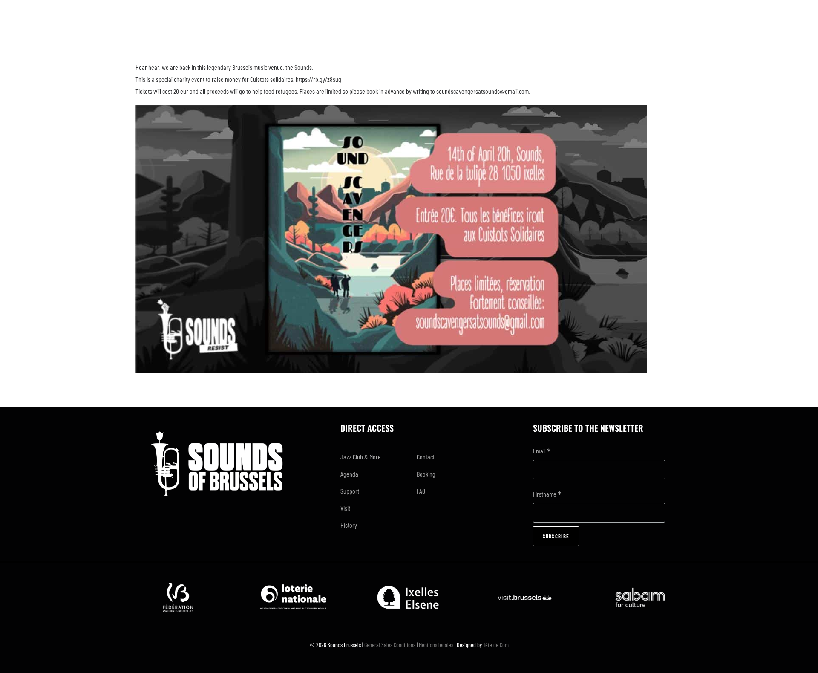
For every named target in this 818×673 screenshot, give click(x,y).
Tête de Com (496, 644)
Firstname (547, 494)
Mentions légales (436, 644)
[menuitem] (371, 456)
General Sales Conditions (389, 644)
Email (542, 451)
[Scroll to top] (801, 655)
